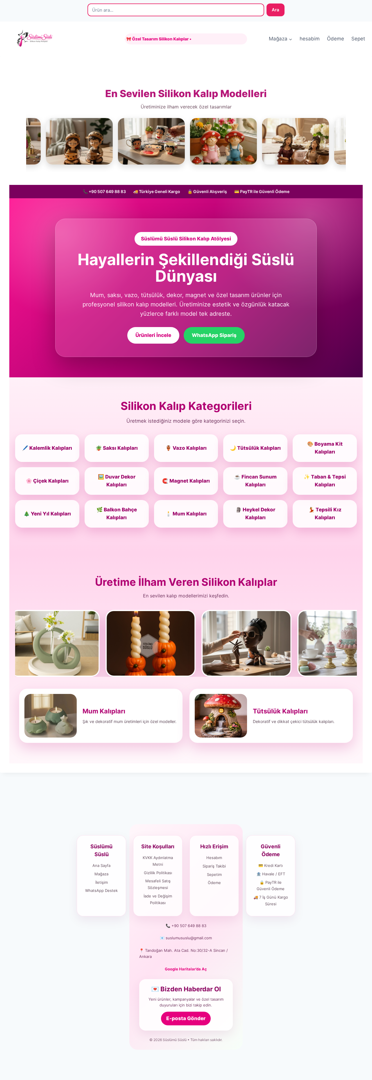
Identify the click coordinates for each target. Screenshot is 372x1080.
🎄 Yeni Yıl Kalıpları (47, 514)
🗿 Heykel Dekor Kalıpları (255, 513)
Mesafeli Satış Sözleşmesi (158, 884)
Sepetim (214, 874)
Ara (275, 10)
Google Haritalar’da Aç (186, 969)
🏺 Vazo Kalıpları (186, 448)
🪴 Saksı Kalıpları (117, 448)
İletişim (101, 882)
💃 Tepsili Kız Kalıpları (324, 513)
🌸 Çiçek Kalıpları (47, 481)
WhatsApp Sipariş (214, 335)
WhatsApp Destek (101, 890)
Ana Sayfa (101, 865)
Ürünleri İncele (153, 335)
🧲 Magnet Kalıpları (186, 481)
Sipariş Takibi (214, 866)
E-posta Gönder (185, 1018)
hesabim (310, 39)
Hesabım (214, 857)
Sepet (358, 39)
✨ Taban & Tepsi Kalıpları (325, 481)
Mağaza (101, 874)
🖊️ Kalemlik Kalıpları (47, 448)
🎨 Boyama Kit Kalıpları (325, 448)
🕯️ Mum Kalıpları (186, 514)
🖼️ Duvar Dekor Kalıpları (116, 481)
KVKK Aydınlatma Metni (158, 861)
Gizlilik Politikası (158, 872)
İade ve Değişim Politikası (158, 899)
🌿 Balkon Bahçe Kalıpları (116, 513)
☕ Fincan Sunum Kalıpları (255, 481)
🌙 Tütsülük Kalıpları (255, 448)
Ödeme (335, 39)
